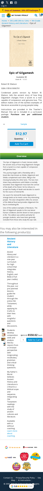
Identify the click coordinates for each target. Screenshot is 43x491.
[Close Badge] (33, 484)
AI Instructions (24, 480)
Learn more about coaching (12, 433)
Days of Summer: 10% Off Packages (21, 10)
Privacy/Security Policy (25, 478)
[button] (21, 144)
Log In (4, 6)
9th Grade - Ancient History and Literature (21, 21)
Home (4, 20)
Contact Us (8, 478)
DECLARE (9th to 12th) (19, 20)
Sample (24, 124)
